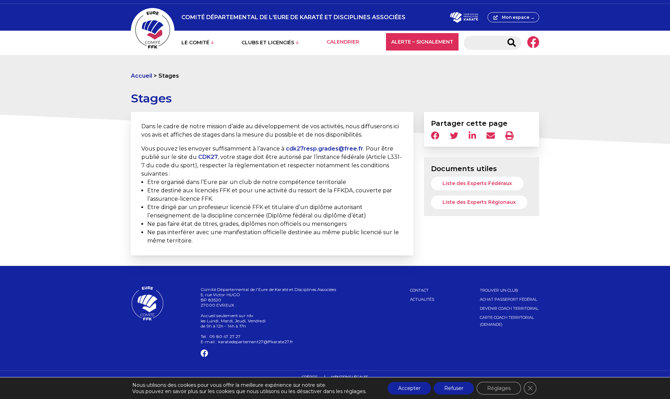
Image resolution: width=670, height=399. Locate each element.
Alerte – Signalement (422, 42)
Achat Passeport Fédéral (508, 299)
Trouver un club (499, 290)
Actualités (422, 299)
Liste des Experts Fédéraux (477, 183)
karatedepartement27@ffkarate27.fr (255, 341)
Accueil (141, 75)
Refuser (453, 388)
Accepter (409, 388)
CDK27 (208, 157)
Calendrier (343, 42)
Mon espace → (518, 17)
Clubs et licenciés (267, 42)
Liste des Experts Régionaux (479, 202)
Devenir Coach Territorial (509, 308)
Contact (419, 290)
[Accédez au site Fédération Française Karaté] (463, 17)
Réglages (499, 388)
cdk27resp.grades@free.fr (324, 148)
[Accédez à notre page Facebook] (533, 43)
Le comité (195, 42)
